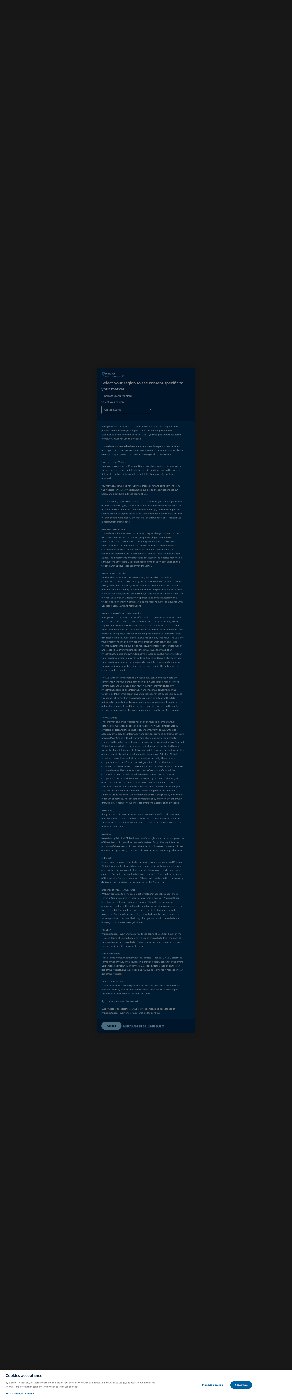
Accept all (241, 1384)
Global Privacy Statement (20, 1393)
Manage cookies (212, 1384)
